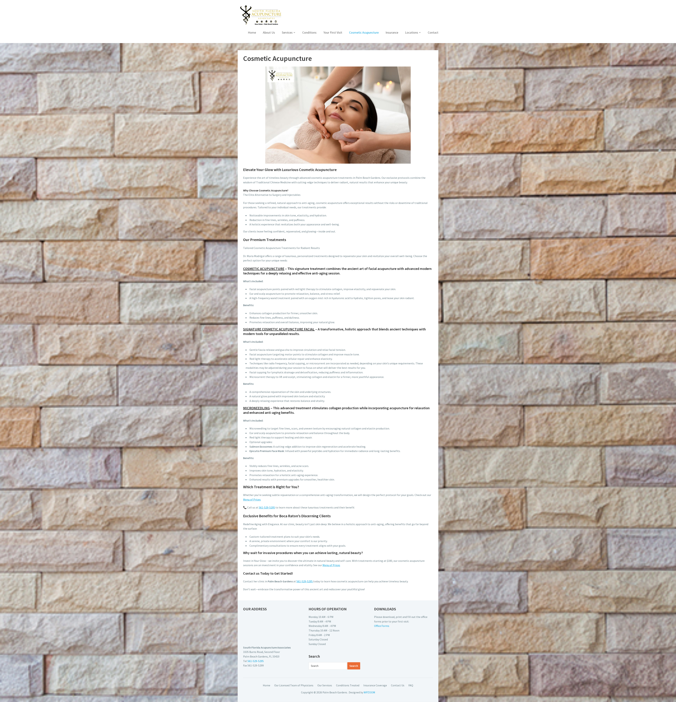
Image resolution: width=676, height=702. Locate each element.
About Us (269, 32)
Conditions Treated (347, 685)
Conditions (309, 32)
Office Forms (381, 626)
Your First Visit (332, 32)
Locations (411, 32)
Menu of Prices (252, 499)
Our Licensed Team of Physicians (293, 685)
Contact (433, 32)
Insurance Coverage (375, 685)
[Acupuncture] (261, 15)
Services (287, 32)
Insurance (392, 32)
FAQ (410, 685)
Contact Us (397, 685)
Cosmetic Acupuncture (364, 32)
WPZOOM (369, 692)
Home (252, 32)
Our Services (324, 685)
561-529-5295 (267, 507)
